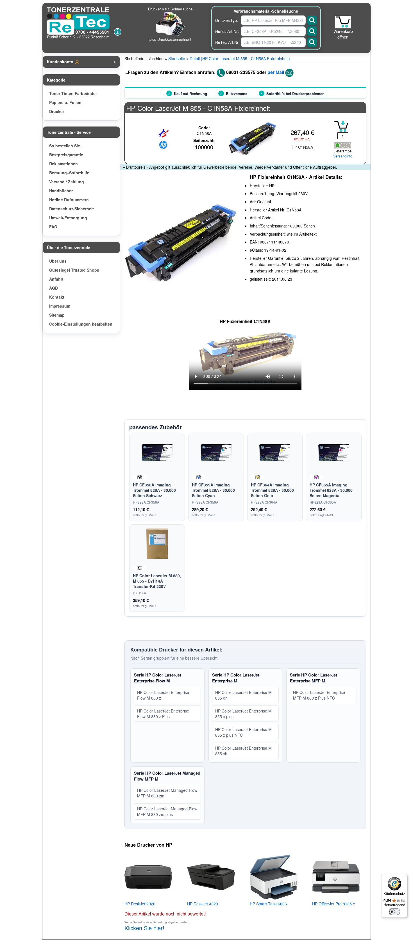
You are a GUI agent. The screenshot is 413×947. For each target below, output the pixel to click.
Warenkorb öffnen (343, 34)
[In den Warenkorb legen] (341, 126)
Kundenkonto (60, 61)
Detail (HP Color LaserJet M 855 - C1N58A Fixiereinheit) (240, 58)
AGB (53, 288)
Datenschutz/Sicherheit (71, 208)
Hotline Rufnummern (69, 199)
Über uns (58, 261)
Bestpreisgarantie (66, 154)
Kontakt (56, 297)
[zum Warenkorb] (343, 22)
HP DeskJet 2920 (139, 904)
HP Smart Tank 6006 (268, 904)
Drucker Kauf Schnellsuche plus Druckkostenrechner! (170, 24)
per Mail (275, 72)
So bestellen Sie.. (65, 145)
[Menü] (404, 877)
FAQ (53, 226)
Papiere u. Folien (65, 102)
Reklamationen (63, 163)
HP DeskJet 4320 (202, 904)
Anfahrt (56, 279)
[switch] (394, 911)
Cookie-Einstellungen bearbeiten (80, 324)
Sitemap (57, 315)
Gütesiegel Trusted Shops (74, 270)
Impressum (59, 306)
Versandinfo (342, 156)
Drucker (56, 111)
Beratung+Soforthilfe (69, 172)
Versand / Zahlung (66, 181)
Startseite (176, 58)
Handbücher (61, 190)
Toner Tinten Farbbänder (73, 93)
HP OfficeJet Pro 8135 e (333, 904)
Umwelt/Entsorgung (68, 217)
